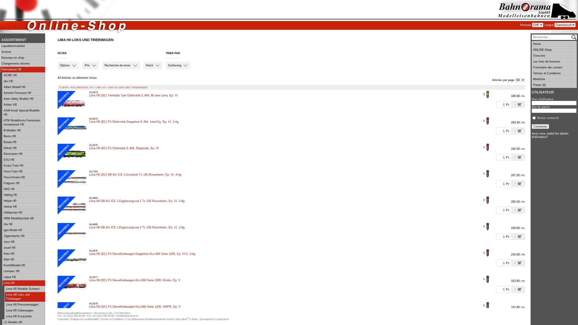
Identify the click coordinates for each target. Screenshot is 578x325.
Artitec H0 (10, 104)
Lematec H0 (11, 271)
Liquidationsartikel (13, 46)
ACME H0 (10, 75)
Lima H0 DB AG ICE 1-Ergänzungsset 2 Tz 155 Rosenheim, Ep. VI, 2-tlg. (137, 227)
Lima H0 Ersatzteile (19, 316)
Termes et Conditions (547, 73)
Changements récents (15, 63)
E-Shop (63, 87)
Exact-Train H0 (13, 165)
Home (537, 44)
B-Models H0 (12, 130)
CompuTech (222, 319)
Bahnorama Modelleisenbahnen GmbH (153, 319)
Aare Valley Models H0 (18, 98)
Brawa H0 (10, 142)
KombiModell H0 (14, 265)
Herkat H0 (10, 206)
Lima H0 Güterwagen (19, 310)
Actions (6, 51)
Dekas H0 (10, 148)
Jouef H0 (9, 247)
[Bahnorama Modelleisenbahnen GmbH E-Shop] (536, 16)
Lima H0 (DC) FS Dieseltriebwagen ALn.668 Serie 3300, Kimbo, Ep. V (134, 280)
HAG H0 (9, 189)
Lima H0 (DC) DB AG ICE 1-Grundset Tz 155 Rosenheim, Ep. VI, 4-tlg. (135, 174)
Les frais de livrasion (546, 61)
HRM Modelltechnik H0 (19, 218)
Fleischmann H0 (14, 177)
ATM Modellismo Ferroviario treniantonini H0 (22, 122)
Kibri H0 (9, 259)
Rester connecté (548, 118)
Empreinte (63, 319)
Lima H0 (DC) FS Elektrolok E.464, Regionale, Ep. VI (124, 148)
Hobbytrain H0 (13, 212)
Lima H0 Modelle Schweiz (23, 288)
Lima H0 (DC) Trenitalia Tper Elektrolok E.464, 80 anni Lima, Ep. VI (133, 95)
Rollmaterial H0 (11, 69)
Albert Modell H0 (14, 87)
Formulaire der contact (547, 67)
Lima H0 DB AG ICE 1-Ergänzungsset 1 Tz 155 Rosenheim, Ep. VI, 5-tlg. (137, 201)
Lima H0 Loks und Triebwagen (18, 296)
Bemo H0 (10, 136)
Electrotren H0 (13, 154)
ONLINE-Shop (542, 49)
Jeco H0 (9, 242)
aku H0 (8, 81)
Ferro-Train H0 (13, 171)
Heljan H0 (10, 200)
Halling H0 (10, 195)
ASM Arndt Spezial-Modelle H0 (22, 112)
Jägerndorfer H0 (14, 236)
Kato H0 (9, 253)
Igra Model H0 (13, 230)
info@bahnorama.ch (127, 315)
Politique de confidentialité (84, 319)
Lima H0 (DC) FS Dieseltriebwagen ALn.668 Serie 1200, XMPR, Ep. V (135, 306)
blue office (182, 319)
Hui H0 (8, 224)
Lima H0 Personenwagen (22, 304)
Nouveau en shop (12, 57)
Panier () (539, 85)
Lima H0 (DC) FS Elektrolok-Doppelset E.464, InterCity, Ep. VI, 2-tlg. (134, 121)
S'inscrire (539, 55)
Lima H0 (9, 283)
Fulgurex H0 (11, 183)
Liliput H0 (10, 277)
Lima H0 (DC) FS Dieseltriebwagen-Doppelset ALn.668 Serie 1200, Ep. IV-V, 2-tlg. (142, 253)
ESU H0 (9, 159)
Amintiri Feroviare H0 (17, 93)
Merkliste (539, 79)
